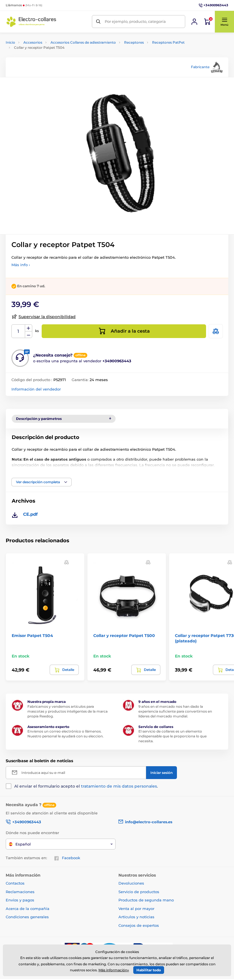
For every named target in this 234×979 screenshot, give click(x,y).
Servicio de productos (138, 891)
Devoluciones (131, 883)
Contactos (15, 883)
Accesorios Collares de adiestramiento (83, 42)
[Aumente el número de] (28, 328)
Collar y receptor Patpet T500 (124, 635)
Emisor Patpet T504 (32, 635)
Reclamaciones (20, 891)
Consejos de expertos (138, 925)
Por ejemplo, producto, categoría (135, 21)
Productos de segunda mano (146, 900)
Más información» (113, 970)
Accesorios (32, 42)
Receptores (134, 42)
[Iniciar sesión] (194, 22)
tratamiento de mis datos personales (119, 786)
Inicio (10, 42)
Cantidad (18, 331)
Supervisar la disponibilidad (47, 316)
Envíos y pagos (20, 900)
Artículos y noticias (136, 917)
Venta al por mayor (136, 908)
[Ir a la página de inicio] (31, 21)
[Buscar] (98, 21)
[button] (224, 22)
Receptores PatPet (168, 42)
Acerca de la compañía (27, 908)
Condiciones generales (27, 917)
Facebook (71, 857)
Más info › (20, 264)
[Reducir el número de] (28, 334)
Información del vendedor (36, 389)
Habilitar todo (148, 970)
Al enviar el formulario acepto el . (86, 786)
